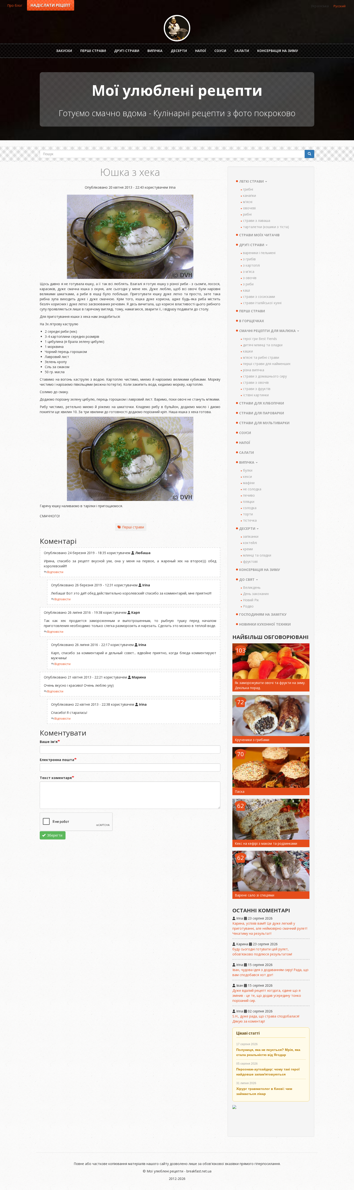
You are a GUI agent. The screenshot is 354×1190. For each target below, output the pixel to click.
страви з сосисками (259, 296)
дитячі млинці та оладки (262, 345)
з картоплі (251, 265)
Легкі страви (252, 181)
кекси (247, 476)
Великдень (252, 587)
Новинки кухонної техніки (265, 624)
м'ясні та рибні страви (261, 357)
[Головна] (177, 28)
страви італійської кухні (262, 303)
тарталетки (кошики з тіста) (266, 226)
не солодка (252, 489)
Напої (200, 50)
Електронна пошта (57, 759)
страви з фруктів (256, 388)
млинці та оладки (257, 555)
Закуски (64, 50)
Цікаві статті (248, 1033)
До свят (247, 579)
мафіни (249, 482)
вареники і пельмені (259, 252)
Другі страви (126, 50)
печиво (249, 495)
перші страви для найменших (266, 363)
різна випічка (253, 370)
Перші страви (93, 50)
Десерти (179, 50)
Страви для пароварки (261, 413)
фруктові (250, 561)
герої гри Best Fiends (260, 338)
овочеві (249, 208)
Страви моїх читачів (259, 235)
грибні (248, 189)
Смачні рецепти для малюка (268, 330)
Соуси (220, 50)
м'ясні (247, 201)
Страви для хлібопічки (261, 403)
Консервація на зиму (277, 50)
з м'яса (248, 271)
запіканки (250, 536)
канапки (249, 195)
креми (248, 549)
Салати (241, 50)
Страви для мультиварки (264, 423)
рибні (247, 214)
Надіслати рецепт (51, 5)
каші (246, 290)
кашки (248, 351)
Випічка (155, 50)
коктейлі (250, 542)
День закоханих (256, 593)
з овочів (249, 277)
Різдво (248, 606)
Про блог (14, 5)
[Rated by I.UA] (270, 1118)
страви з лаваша (256, 220)
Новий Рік (251, 600)
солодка (249, 507)
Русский (340, 6)
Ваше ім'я (49, 741)
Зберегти (54, 835)
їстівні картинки (256, 395)
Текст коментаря (56, 777)
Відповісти (55, 572)
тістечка (250, 520)
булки (247, 470)
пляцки (248, 501)
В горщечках (251, 321)
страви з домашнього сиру (265, 376)
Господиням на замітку (262, 614)
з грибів (249, 259)
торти (248, 514)
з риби (248, 284)
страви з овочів (256, 382)
